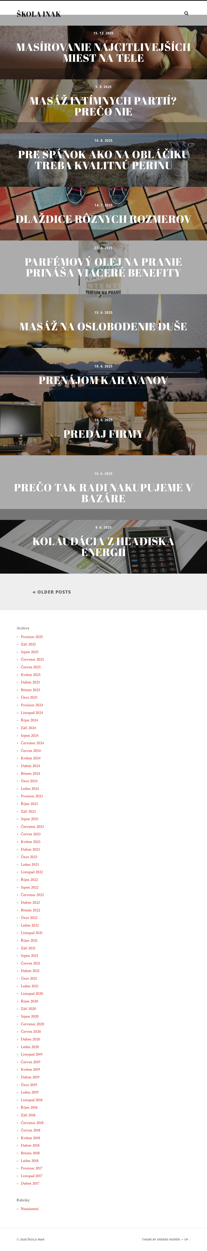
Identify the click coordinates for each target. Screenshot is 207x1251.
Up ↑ (187, 1239)
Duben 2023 (30, 849)
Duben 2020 (30, 1039)
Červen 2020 (31, 1031)
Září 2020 (28, 1008)
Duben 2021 (30, 970)
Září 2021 (28, 948)
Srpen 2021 (29, 955)
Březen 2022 (30, 910)
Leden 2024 (30, 788)
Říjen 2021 (29, 940)
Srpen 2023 (29, 819)
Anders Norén (168, 1239)
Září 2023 (28, 811)
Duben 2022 (30, 902)
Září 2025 (28, 644)
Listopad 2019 (31, 1054)
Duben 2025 (30, 682)
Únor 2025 (29, 697)
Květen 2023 (30, 841)
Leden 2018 (29, 1160)
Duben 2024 (30, 765)
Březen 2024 (30, 773)
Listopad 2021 (31, 932)
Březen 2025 (30, 690)
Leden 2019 (29, 1092)
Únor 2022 (29, 917)
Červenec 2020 (32, 1024)
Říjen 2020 (29, 1001)
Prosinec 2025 (32, 636)
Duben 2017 (30, 1183)
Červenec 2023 (32, 826)
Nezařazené (30, 1208)
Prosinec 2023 (32, 796)
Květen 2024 (30, 758)
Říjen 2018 (29, 1107)
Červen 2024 (31, 750)
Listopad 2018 (31, 1100)
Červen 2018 (30, 1130)
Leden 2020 (30, 1046)
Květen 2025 (30, 674)
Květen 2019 (30, 1069)
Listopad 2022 (32, 872)
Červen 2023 (31, 834)
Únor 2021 (29, 978)
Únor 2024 (29, 781)
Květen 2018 (30, 1138)
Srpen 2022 (29, 887)
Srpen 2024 (29, 735)
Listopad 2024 (32, 712)
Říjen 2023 (29, 803)
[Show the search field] (186, 13)
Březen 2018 (30, 1153)
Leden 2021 (29, 986)
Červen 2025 (31, 667)
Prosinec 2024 (32, 705)
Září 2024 (28, 727)
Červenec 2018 (32, 1122)
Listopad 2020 (32, 993)
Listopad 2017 (31, 1176)
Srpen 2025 (29, 652)
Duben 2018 (30, 1145)
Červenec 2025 (32, 659)
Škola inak (39, 14)
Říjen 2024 (29, 720)
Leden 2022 (30, 925)
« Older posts (52, 592)
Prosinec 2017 (31, 1168)
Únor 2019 (29, 1084)
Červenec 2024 (32, 743)
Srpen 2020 (30, 1016)
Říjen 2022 (29, 879)
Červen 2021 (30, 963)
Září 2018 (28, 1115)
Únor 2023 (29, 857)
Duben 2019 (30, 1077)
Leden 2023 (30, 864)
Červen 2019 (30, 1062)
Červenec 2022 (32, 894)
